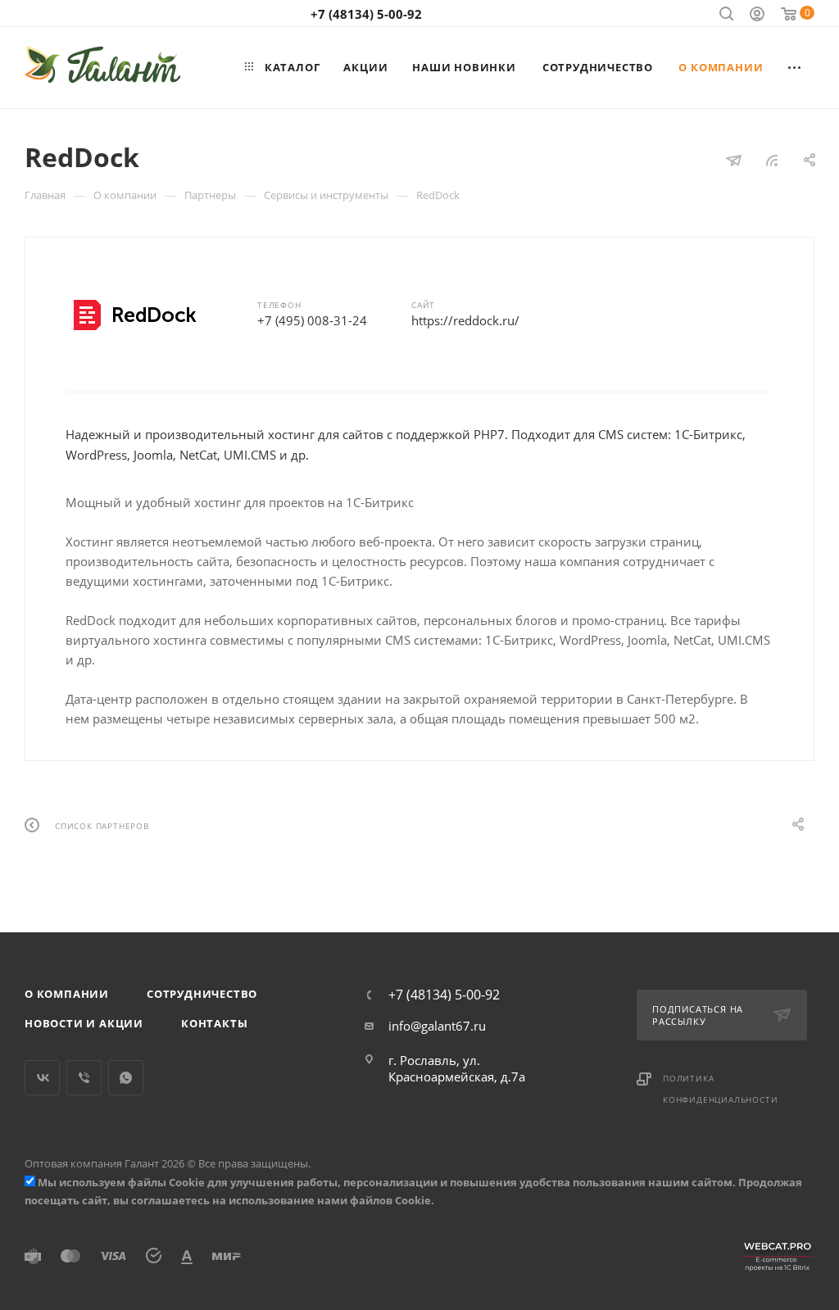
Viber (84, 1077)
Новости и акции (84, 1023)
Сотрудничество (202, 993)
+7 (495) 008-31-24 (312, 320)
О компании (67, 993)
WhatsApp (125, 1077)
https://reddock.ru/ (465, 320)
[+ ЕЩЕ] (795, 67)
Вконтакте (42, 1077)
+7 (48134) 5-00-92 (366, 14)
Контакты (214, 1023)
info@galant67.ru (437, 1026)
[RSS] (772, 160)
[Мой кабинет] (757, 15)
